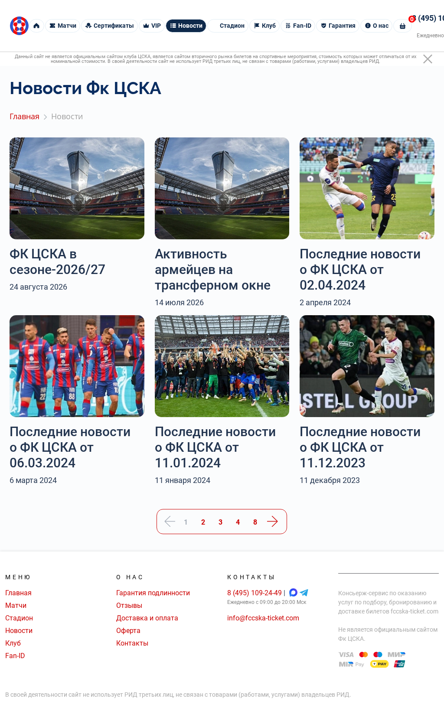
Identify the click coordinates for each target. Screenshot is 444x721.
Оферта (128, 630)
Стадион (19, 618)
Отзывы (129, 605)
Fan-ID (15, 656)
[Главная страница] (19, 26)
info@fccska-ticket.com (263, 618)
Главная (18, 593)
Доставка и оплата (147, 618)
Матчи (15, 605)
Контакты (132, 643)
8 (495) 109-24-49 (255, 593)
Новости (19, 630)
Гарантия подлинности (153, 593)
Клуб (13, 643)
